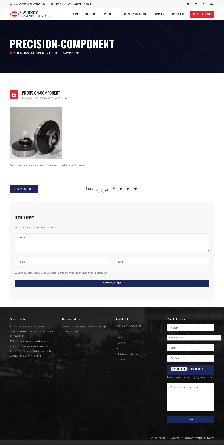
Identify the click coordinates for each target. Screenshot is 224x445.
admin (28, 98)
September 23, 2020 (49, 98)
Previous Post (25, 189)
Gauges (120, 336)
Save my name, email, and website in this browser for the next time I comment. (63, 272)
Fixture (120, 331)
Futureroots (206, 438)
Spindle (120, 342)
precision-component (41, 93)
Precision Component (31, 52)
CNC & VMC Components (131, 353)
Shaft (119, 348)
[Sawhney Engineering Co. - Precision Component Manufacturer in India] (30, 13)
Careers (120, 359)
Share (89, 188)
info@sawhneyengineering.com (73, 4)
